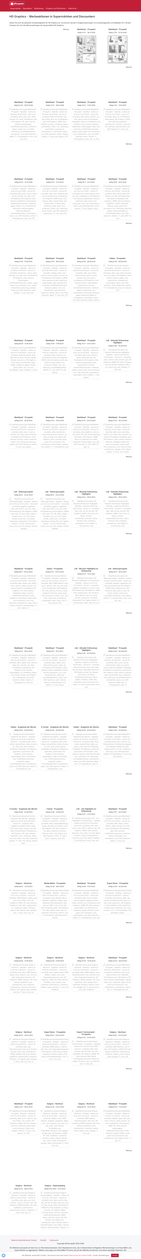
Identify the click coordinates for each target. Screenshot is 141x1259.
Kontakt (43, 1240)
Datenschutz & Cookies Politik (80, 1255)
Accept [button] (114, 1255)
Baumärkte (27, 8)
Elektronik (72, 8)
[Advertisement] (39, 46)
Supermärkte (15, 8)
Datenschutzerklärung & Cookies (24, 1240)
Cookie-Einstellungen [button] (101, 1255)
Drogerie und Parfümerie (56, 8)
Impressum (54, 1240)
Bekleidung (38, 8)
